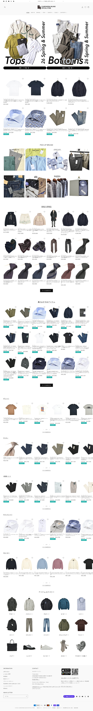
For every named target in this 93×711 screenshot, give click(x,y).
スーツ (11, 635)
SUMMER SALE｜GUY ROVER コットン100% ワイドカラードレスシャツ (82, 372)
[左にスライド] (43, 429)
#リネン (5, 438)
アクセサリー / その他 (80, 656)
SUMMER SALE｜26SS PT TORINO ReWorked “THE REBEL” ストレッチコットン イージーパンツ (57, 130)
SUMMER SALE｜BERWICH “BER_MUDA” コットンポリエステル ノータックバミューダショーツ (24, 348)
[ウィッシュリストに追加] (23, 78)
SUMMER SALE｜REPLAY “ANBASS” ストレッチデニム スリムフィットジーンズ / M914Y (82, 347)
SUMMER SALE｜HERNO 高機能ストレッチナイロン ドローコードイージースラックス (54, 347)
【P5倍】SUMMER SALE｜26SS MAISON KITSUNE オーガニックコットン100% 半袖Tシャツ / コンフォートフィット (57, 420)
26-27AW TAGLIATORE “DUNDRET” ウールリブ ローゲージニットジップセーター (73, 573)
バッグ (11, 656)
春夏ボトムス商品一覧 (67, 68)
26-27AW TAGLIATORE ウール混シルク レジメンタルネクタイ (53, 281)
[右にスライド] (49, 429)
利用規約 (5, 676)
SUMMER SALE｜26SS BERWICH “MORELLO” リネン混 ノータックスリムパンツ (26, 458)
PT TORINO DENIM (13, 199)
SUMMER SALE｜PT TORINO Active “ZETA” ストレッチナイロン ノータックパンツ (10, 322)
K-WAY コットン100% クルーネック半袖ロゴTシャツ (68, 347)
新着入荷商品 (46, 207)
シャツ (80, 614)
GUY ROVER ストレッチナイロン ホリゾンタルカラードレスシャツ (68, 372)
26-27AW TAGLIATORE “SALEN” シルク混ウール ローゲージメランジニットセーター (57, 573)
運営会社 (5, 688)
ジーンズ (46, 635)
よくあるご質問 (6, 674)
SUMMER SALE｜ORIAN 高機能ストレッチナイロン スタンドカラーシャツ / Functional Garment (26, 535)
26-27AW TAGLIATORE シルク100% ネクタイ (24, 281)
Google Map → (35, 679)
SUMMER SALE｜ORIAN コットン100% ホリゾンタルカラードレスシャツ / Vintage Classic (14, 130)
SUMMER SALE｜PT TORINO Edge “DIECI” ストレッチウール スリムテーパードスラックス (10, 497)
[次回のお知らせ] (63, 1)
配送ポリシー (59, 707)
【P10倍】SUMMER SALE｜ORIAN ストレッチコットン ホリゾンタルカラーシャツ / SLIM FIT (39, 372)
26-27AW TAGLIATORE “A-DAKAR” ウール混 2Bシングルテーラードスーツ (57, 100)
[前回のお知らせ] (29, 1)
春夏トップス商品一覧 (24, 68)
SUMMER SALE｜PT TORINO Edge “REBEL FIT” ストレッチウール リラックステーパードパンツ (26, 497)
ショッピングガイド (7, 686)
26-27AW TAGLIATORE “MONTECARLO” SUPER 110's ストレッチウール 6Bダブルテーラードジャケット (78, 101)
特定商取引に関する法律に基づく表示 (11, 683)
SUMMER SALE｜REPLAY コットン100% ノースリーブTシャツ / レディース (26, 419)
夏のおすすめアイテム (46, 302)
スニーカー (45, 656)
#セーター (6, 553)
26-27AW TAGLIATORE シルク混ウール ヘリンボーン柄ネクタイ (68, 282)
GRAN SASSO (34, 172)
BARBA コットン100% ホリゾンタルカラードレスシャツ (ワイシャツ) (42, 535)
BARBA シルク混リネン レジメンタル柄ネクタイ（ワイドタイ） (11, 458)
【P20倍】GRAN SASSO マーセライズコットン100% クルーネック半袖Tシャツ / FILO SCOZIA (10, 419)
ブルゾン (46, 614)
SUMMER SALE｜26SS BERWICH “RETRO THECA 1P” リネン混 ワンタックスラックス (41, 458)
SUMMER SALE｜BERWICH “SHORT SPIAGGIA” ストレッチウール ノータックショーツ (73, 497)
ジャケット (28, 614)
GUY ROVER (78, 199)
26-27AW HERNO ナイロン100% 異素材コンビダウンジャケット (39, 230)
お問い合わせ (6, 671)
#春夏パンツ (7, 476)
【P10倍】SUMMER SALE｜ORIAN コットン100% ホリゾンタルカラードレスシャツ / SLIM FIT (39, 322)
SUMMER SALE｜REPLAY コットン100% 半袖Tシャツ (41, 419)
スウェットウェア (63, 635)
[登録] (26, 696)
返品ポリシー (39, 707)
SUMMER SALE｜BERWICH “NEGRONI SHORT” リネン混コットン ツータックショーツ (57, 497)
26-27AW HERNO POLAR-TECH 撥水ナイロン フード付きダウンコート (53, 230)
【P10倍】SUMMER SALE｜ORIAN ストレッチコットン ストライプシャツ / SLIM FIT (53, 372)
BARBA (56, 199)
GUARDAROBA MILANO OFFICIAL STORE (27, 707)
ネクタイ (63, 656)
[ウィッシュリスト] (85, 7)
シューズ (28, 656)
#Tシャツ (6, 398)
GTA (35, 199)
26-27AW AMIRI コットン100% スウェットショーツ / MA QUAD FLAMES (25, 230)
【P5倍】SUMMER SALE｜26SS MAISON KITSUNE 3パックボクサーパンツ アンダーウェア (82, 322)
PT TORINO (78, 172)
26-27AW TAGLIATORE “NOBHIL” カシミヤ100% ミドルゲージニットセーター (42, 573)
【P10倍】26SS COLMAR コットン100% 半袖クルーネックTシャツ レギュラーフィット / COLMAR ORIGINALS (73, 419)
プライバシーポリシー (8, 681)
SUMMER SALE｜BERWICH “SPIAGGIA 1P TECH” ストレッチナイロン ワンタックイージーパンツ (41, 497)
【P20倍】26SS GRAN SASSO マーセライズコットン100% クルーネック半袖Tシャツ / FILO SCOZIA (13, 101)
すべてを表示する (46, 290)
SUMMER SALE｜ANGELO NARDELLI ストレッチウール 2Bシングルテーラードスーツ (25, 372)
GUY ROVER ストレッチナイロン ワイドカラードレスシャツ (10, 535)
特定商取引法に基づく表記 (68, 707)
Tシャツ (80, 635)
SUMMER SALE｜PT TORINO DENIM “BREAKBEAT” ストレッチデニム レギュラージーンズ (53, 322)
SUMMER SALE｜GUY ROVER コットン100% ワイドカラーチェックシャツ (57, 535)
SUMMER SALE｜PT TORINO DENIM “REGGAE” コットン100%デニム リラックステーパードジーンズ (78, 130)
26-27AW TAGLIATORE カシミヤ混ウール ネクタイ (82, 281)
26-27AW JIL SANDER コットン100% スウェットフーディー (10, 230)
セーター (63, 614)
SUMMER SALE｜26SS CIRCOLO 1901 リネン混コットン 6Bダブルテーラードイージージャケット (68, 322)
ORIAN (56, 172)
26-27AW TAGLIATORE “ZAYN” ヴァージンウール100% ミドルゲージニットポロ (26, 573)
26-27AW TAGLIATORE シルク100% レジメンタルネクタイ (82, 257)
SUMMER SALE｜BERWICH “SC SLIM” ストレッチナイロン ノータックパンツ (25, 323)
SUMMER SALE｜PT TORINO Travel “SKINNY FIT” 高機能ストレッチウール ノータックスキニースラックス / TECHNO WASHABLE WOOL (10, 374)
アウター (11, 614)
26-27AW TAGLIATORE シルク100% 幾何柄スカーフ (24, 257)
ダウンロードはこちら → (66, 686)
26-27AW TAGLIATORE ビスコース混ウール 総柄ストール (10, 257)
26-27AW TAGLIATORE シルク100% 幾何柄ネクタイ (10, 281)
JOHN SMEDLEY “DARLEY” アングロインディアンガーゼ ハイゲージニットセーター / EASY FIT (11, 573)
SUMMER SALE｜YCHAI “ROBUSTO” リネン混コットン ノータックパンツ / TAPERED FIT (73, 458)
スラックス (28, 635)
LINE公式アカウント (36, 686)
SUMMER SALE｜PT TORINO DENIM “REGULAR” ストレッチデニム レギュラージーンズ (10, 347)
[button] (4, 7)
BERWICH (13, 172)
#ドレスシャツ (7, 514)
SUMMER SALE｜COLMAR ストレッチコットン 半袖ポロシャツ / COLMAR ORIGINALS (39, 347)
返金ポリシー (6, 678)
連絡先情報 (76, 707)
